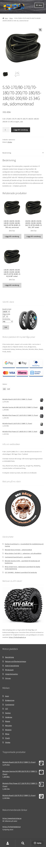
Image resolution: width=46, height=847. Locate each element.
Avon (7, 696)
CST (6, 709)
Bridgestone (9, 700)
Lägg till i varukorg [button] (12, 236)
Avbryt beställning (12, 666)
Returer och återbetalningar (15, 661)
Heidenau (8, 717)
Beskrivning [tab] (6, 153)
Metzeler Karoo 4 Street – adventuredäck (18, 550)
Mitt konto (7, 843)
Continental (9, 704)
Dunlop (8, 713)
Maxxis (7, 721)
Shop (11, 18)
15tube (9, 142)
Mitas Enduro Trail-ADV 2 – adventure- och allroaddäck (23, 553)
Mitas (7, 734)
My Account (9, 670)
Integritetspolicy (11, 674)
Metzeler (8, 725)
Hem (6, 18)
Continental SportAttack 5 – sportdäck (18, 557)
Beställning (9, 657)
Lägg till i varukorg (21, 130)
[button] (40, 30)
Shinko (7, 742)
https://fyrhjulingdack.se (17, 637)
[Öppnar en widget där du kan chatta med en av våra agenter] (38, 843)
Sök (23, 843)
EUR (8, 389)
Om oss (8, 678)
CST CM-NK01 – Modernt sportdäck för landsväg (21, 572)
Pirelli (7, 738)
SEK (4, 389)
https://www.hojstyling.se (11, 818)
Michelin (8, 730)
